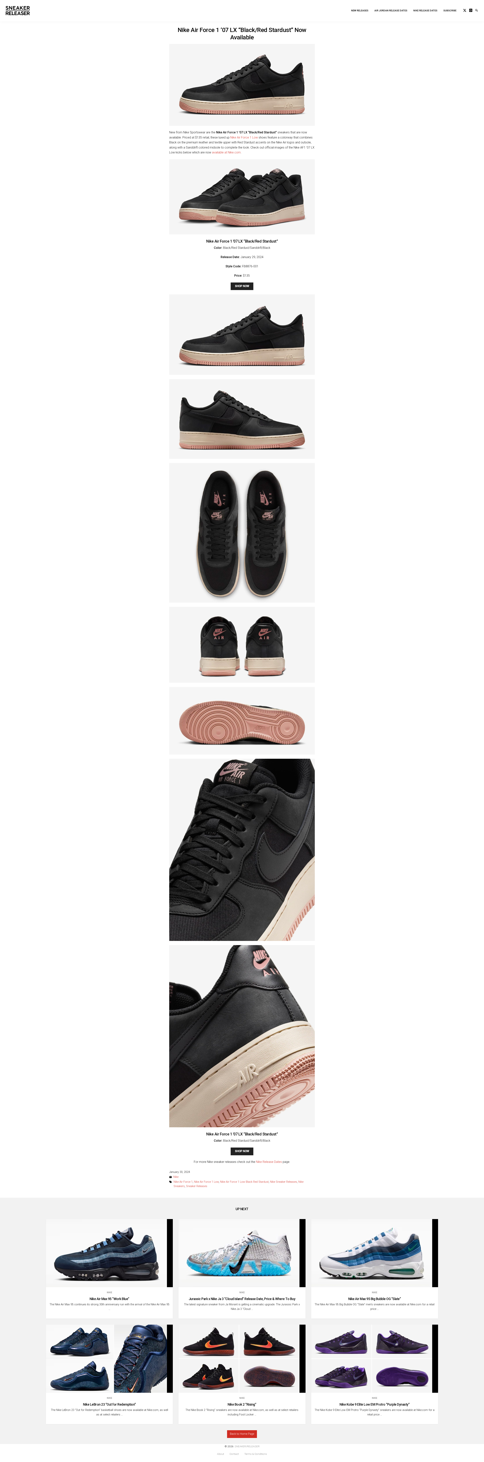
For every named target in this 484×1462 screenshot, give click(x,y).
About (220, 1454)
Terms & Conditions (255, 1454)
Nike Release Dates (425, 10)
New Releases (359, 10)
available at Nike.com (226, 152)
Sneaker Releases (196, 1186)
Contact (234, 1454)
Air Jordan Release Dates (390, 10)
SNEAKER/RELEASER (247, 1446)
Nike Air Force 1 (183, 1181)
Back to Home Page (242, 1434)
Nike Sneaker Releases (283, 1181)
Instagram (472, 9)
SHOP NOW (242, 286)
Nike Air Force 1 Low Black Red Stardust (244, 1181)
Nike (175, 1177)
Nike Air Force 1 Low (244, 137)
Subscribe (449, 10)
